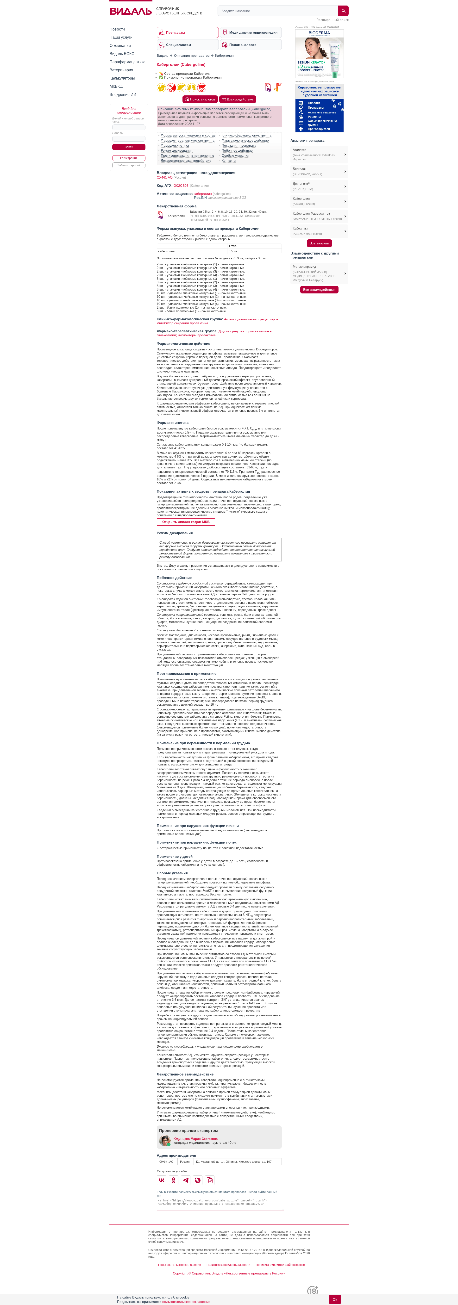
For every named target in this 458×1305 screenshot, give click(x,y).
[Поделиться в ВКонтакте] (161, 1180)
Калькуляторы (122, 78)
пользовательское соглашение (186, 1302)
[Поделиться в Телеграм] (185, 1180)
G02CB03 (181, 185)
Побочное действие (237, 150)
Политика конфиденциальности (228, 1265)
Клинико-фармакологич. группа (246, 135)
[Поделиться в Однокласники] (173, 1180)
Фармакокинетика (175, 145)
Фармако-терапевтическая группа (187, 140)
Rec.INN (201, 197)
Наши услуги (121, 37)
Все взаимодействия (319, 290)
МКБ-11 (116, 86)
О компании (120, 46)
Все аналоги (319, 243)
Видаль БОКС (122, 54)
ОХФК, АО (165, 177)
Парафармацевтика (127, 62)
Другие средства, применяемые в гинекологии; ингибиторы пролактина (214, 333)
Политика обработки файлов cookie (280, 1265)
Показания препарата (239, 145)
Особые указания (235, 155)
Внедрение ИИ (123, 95)
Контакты (229, 160)
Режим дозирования (177, 150)
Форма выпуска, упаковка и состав (188, 135)
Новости (117, 29)
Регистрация (129, 158)
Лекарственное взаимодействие (186, 160)
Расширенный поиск (332, 20)
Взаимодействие (240, 99)
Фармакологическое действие (245, 140)
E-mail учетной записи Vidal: (128, 120)
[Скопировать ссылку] (209, 1180)
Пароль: (117, 133)
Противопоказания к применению (187, 155)
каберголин (203, 194)
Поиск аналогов (202, 99)
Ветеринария (121, 70)
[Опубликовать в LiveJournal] (197, 1180)
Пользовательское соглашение (179, 1265)
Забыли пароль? (129, 165)
